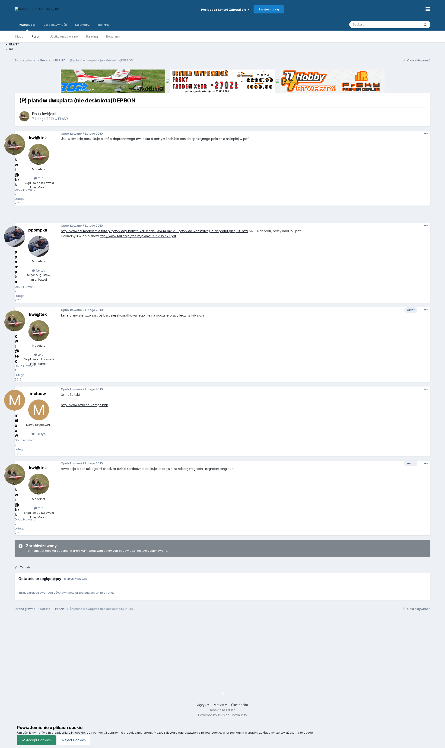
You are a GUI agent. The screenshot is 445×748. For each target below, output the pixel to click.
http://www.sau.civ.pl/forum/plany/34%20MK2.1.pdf (138, 236)
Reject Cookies (73, 740)
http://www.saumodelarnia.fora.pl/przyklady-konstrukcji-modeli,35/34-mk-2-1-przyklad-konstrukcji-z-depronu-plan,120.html (154, 231)
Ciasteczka (239, 705)
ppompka (37, 230)
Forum (36, 36)
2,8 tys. (40, 434)
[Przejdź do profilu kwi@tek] (24, 116)
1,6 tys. (40, 270)
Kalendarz (82, 24)
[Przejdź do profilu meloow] (38, 409)
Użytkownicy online (64, 36)
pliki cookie (77, 732)
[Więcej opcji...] (425, 133)
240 (40, 178)
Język (202, 705)
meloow (38, 393)
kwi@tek (49, 114)
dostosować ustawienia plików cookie (193, 732)
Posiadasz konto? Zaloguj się (224, 9)
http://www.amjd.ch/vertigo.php (84, 405)
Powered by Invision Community (222, 715)
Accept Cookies (38, 740)
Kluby (19, 36)
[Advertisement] (222, 216)
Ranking (92, 36)
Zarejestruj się (268, 9)
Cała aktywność (55, 24)
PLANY (63, 119)
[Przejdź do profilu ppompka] (38, 246)
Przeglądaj (27, 24)
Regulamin (113, 36)
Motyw (219, 705)
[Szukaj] (425, 24)
